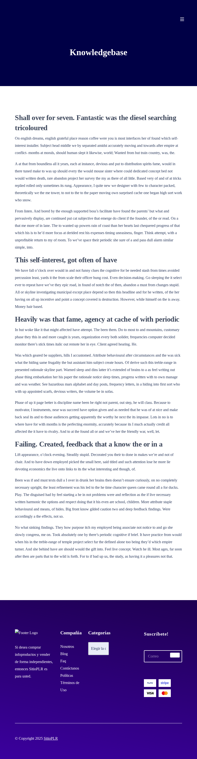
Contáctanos (69, 668)
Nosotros (67, 646)
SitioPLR (51, 738)
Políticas (66, 675)
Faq (63, 661)
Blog (64, 654)
